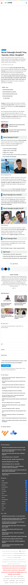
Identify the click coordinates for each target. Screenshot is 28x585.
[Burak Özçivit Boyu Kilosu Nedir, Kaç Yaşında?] (21, 298)
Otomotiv (4, 507)
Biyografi (4, 49)
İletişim (11, 576)
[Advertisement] (14, 32)
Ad (2, 344)
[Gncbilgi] (8, 3)
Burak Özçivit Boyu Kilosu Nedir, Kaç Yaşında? (20, 304)
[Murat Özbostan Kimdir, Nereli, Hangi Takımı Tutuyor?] (7, 298)
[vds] (5, 436)
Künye (15, 576)
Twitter (14, 248)
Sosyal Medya (5, 487)
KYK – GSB (21, 582)
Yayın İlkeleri (5, 580)
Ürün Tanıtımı (4, 495)
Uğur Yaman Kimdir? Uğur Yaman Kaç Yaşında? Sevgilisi (20, 317)
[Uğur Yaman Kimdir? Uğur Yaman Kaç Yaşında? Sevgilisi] (21, 311)
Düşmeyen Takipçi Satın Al (20, 553)
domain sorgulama (17, 555)
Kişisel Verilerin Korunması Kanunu (17, 578)
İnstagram (19, 248)
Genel (3, 493)
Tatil (3, 510)
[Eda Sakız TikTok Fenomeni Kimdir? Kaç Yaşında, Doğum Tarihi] (4, 131)
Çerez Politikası (7, 578)
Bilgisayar (4, 503)
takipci (19, 557)
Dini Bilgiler (4, 491)
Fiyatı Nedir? (11, 582)
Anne (3, 505)
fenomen (17, 143)
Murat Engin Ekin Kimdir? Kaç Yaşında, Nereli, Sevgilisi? (15, 256)
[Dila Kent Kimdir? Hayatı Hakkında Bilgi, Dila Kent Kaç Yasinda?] (7, 311)
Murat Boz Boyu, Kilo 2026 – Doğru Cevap (12, 254)
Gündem (3, 489)
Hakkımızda (7, 576)
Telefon (3, 497)
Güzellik (3, 501)
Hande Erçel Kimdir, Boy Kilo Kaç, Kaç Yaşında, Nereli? (14, 258)
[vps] (13, 436)
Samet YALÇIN (14, 274)
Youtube (10, 248)
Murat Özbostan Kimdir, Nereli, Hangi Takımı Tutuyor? (6, 305)
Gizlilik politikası (20, 576)
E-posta (3, 349)
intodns (16, 557)
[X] (15, 288)
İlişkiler (16, 582)
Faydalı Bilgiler (5, 482)
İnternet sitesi (4, 355)
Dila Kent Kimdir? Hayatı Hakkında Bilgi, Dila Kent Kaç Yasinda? (7, 316)
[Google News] (14, 263)
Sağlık (3, 480)
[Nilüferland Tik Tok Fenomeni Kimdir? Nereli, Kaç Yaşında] (4, 126)
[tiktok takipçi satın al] (14, 12)
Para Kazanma (5, 499)
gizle (7, 87)
